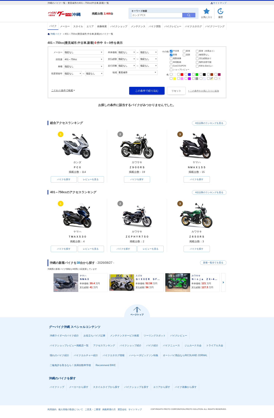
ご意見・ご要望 (92, 409)
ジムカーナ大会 (193, 345)
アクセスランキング (104, 345)
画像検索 (102, 26)
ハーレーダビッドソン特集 (143, 355)
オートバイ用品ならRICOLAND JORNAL (185, 355)
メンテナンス (138, 26)
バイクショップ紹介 (130, 345)
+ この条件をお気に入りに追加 (203, 91)
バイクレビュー (172, 26)
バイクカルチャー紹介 (86, 355)
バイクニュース (171, 345)
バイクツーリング (215, 26)
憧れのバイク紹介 (59, 355)
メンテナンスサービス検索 (124, 335)
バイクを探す (63, 179)
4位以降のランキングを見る (209, 123)
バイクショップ (118, 26)
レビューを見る (91, 179)
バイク (53, 26)
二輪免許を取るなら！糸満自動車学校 (70, 365)
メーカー (65, 26)
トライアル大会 (214, 345)
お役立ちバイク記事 (94, 335)
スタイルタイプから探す (106, 387)
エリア (90, 26)
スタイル (78, 26)
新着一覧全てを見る (213, 262)
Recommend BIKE (106, 365)
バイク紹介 (152, 345)
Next (223, 282)
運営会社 (122, 409)
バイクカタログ (193, 26)
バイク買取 (155, 26)
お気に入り (206, 17)
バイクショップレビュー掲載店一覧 (69, 345)
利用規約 (52, 409)
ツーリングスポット (155, 335)
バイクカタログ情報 (114, 355)
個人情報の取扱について (70, 409)
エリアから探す (161, 387)
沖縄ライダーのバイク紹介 (64, 335)
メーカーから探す (78, 387)
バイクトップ (57, 387)
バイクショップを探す (136, 387)
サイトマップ (219, 3)
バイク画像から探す (186, 387)
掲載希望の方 (109, 409)
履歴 (220, 17)
